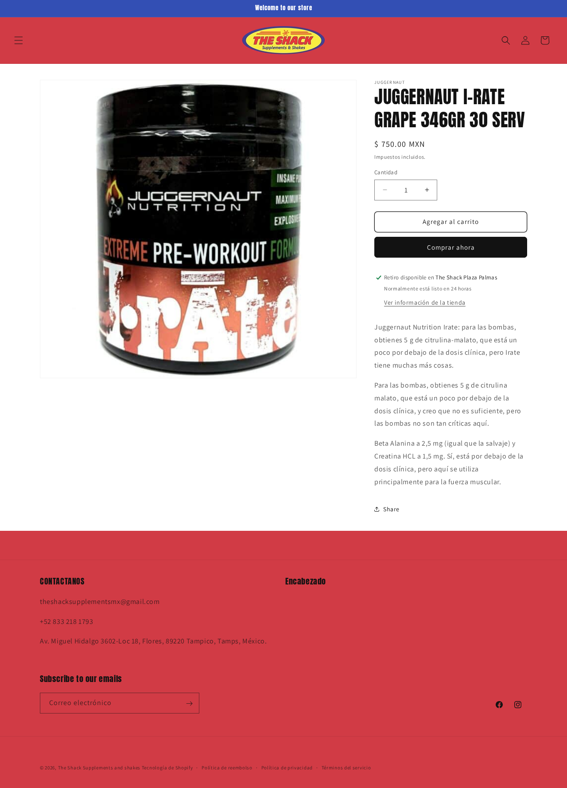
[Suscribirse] (189, 703)
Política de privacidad (287, 767)
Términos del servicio (346, 767)
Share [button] (391, 509)
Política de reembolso (227, 767)
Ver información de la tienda (425, 302)
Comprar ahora (451, 247)
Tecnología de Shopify (167, 767)
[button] (18, 40)
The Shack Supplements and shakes (100, 767)
